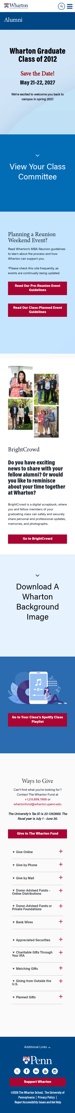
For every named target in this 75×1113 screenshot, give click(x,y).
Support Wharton (37, 1082)
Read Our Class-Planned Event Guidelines (37, 310)
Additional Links (36, 1047)
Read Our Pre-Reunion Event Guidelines (37, 288)
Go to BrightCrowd (37, 539)
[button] (37, 167)
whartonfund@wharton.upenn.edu (37, 804)
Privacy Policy (46, 1097)
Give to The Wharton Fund (37, 833)
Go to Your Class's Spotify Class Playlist (37, 719)
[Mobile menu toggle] (69, 6)
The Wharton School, (31, 1092)
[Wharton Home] (16, 6)
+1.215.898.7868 (36, 799)
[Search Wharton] (61, 6)
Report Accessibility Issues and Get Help (38, 1102)
